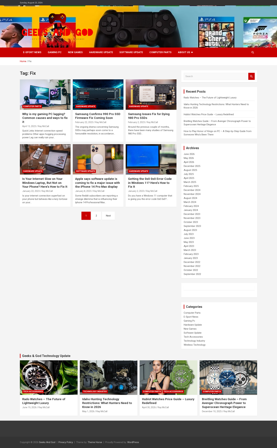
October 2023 (191, 222)
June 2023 (189, 238)
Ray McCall (43, 126)
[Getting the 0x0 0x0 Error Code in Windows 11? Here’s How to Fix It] (151, 159)
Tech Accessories (193, 336)
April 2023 (189, 246)
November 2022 (192, 266)
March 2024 (190, 202)
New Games (75, 52)
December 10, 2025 (212, 411)
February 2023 (191, 254)
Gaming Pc (55, 52)
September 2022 (192, 274)
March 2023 (190, 250)
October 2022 (191, 270)
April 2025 (189, 178)
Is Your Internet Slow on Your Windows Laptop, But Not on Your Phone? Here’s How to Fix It (44, 182)
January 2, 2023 (136, 191)
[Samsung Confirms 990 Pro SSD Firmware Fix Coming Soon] (98, 94)
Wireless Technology (195, 344)
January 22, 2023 (31, 191)
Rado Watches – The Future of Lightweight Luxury (210, 97)
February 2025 (191, 186)
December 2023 (192, 214)
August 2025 (190, 170)
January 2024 (191, 210)
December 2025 (192, 166)
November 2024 (192, 194)
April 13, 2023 (29, 126)
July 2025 (189, 174)
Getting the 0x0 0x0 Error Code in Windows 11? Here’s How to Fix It (150, 182)
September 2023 (192, 226)
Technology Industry (194, 340)
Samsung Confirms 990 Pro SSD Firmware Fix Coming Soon (97, 116)
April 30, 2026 (149, 407)
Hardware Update (101, 52)
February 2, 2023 (136, 122)
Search (251, 76)
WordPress (133, 442)
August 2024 (190, 198)
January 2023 (191, 258)
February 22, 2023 (84, 122)
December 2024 (192, 190)
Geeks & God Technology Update (46, 356)
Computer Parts (160, 52)
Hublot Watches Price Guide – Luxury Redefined (209, 114)
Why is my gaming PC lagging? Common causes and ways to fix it (45, 118)
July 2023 (189, 234)
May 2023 (189, 242)
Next (108, 215)
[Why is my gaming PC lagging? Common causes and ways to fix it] (45, 94)
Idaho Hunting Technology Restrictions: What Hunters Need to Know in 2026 (107, 403)
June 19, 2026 (29, 407)
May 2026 (189, 158)
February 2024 (191, 206)
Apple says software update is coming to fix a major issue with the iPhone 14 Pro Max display (97, 182)
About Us (184, 52)
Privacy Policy (66, 442)
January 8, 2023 (83, 191)
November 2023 (192, 218)
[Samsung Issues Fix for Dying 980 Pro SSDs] (151, 94)
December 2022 (192, 262)
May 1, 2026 (88, 411)
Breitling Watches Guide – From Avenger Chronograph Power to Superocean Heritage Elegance (224, 403)
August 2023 (190, 230)
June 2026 (189, 154)
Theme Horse (95, 442)
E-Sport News (32, 52)
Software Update (131, 52)
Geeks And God (47, 442)
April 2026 (189, 162)
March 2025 (190, 182)
